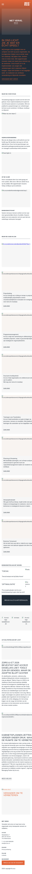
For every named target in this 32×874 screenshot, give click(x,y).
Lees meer (6, 306)
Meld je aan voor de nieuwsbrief (13, 862)
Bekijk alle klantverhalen (16, 600)
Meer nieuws (7, 778)
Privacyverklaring (6, 849)
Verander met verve (10, 79)
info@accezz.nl (6, 843)
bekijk (16, 23)
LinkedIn (4, 855)
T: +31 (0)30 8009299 (7, 841)
